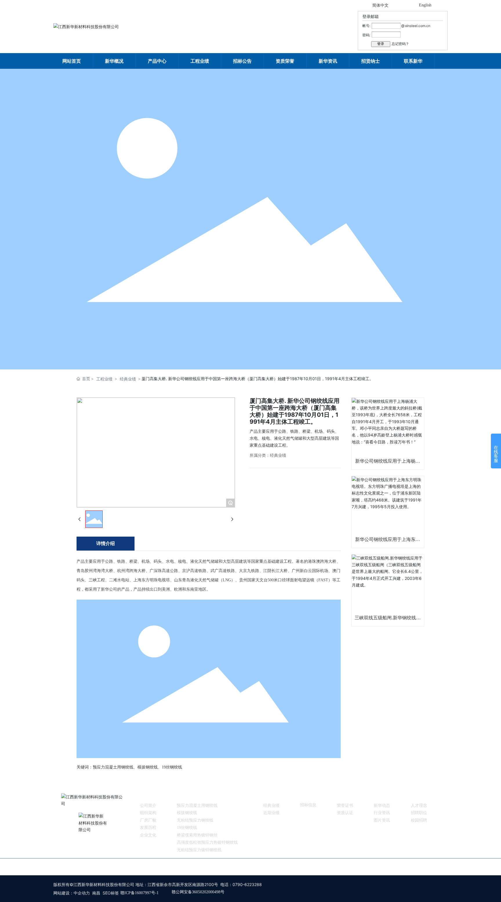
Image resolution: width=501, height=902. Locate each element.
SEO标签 (111, 892)
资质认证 (345, 813)
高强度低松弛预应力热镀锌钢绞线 (207, 842)
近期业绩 (271, 813)
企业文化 (148, 835)
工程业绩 (104, 378)
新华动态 (382, 805)
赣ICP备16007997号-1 (139, 893)
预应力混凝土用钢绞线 (197, 805)
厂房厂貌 (148, 820)
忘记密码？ (400, 44)
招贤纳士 (419, 796)
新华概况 (148, 796)
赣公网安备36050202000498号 (198, 892)
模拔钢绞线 (187, 813)
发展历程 (148, 827)
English (425, 5)
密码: (366, 35)
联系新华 (343, 866)
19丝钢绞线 (187, 827)
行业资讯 (382, 813)
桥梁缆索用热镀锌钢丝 (197, 835)
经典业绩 (128, 378)
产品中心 (185, 796)
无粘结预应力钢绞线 (195, 820)
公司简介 (148, 805)
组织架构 (148, 813)
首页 (154, 866)
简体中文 (380, 5)
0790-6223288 (247, 884)
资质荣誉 (345, 796)
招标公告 (308, 796)
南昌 (96, 892)
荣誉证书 (345, 805)
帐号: (366, 26)
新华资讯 (382, 796)
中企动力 (82, 892)
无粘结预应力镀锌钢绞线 (199, 850)
